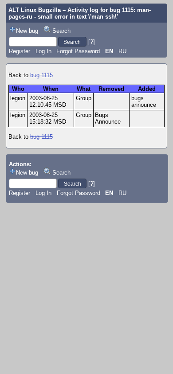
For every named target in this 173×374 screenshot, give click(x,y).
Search (61, 30)
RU (122, 51)
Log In (43, 51)
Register (19, 51)
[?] (91, 42)
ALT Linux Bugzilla (34, 10)
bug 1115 (41, 75)
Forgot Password (78, 51)
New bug (27, 30)
